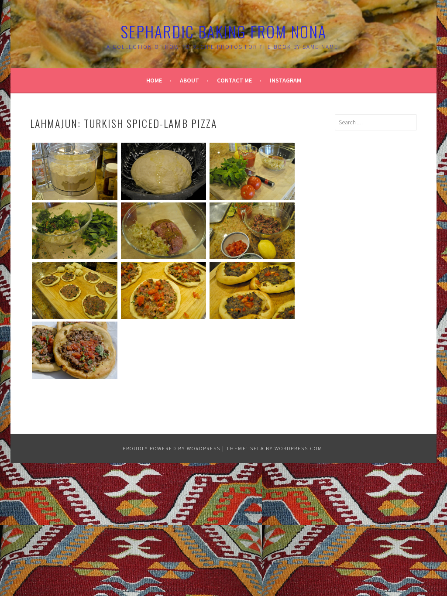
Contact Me (234, 80)
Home (154, 80)
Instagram (285, 80)
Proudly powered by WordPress (171, 448)
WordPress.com (299, 448)
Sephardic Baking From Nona (223, 31)
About (189, 80)
